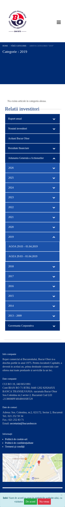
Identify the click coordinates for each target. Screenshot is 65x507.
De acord (30, 501)
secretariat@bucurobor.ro (23, 423)
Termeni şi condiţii (14, 446)
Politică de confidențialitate (19, 442)
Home (5, 46)
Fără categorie (18, 46)
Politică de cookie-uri (16, 439)
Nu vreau (44, 501)
